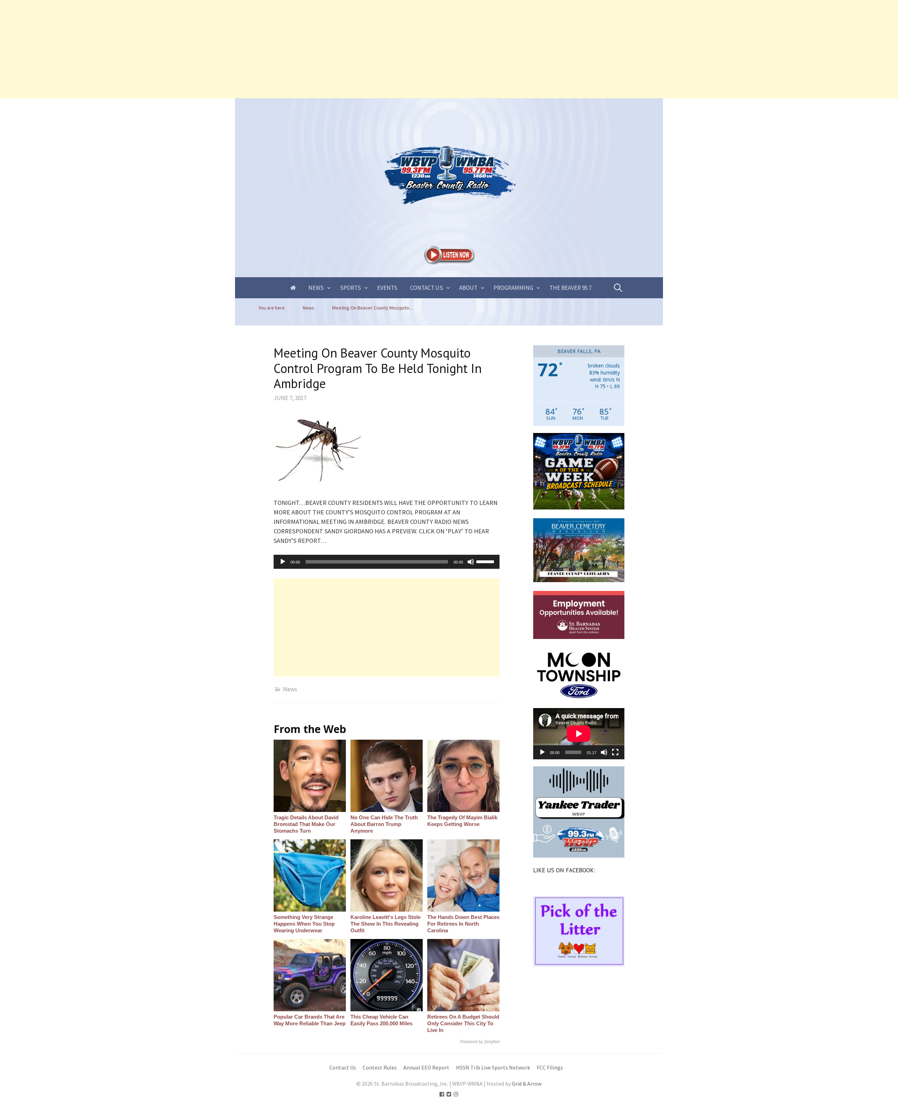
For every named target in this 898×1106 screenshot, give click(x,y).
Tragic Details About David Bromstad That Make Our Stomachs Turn (306, 824)
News (316, 288)
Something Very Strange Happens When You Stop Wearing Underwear (304, 923)
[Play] (282, 561)
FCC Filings (550, 1067)
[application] (387, 562)
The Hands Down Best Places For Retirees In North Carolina (463, 923)
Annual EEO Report (426, 1067)
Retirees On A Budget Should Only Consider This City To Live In (463, 1023)
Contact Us (426, 288)
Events (387, 288)
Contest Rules (380, 1067)
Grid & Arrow (527, 1083)
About (468, 288)
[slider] (486, 561)
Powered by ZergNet (480, 1041)
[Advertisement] (210, 49)
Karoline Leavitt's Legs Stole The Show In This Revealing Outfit (385, 923)
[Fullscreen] (615, 752)
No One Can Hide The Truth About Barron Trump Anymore (384, 824)
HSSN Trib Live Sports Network (493, 1067)
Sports (350, 288)
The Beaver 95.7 (570, 288)
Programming (513, 288)
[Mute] (470, 561)
